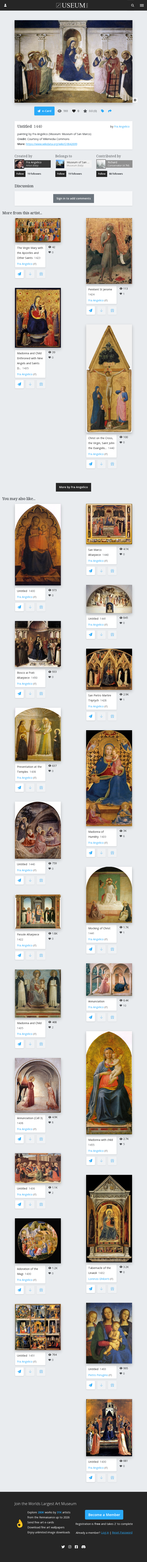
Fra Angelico (122, 126)
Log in (105, 1532)
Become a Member (104, 1514)
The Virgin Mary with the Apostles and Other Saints (30, 253)
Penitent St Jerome (100, 289)
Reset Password (122, 1532)
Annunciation (96, 1001)
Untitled (22, 591)
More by (73, 487)
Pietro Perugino (98, 1375)
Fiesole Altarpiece (28, 934)
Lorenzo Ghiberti (98, 1279)
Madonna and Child (29, 1023)
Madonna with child (100, 1140)
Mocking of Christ (99, 928)
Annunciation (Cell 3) (30, 1118)
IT (35, 264)
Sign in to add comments (73, 198)
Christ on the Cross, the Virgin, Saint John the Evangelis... (101, 443)
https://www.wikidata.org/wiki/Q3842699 (51, 144)
